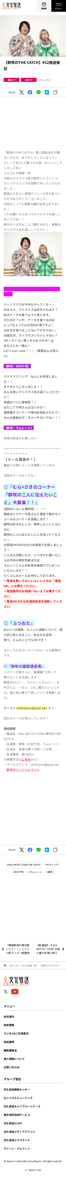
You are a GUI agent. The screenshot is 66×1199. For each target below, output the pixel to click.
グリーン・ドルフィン (17, 1148)
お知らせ (28, 79)
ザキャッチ (52, 864)
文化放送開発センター (17, 1089)
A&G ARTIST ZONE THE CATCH (24, 864)
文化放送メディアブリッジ (19, 1131)
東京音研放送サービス (17, 1115)
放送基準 (9, 1042)
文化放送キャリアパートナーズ (22, 1106)
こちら (26, 759)
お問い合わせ (11, 1067)
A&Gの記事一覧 (29, 965)
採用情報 (9, 1025)
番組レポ (11, 79)
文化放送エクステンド (17, 1140)
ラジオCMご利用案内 (16, 1033)
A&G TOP (14, 965)
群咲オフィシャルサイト (23, 769)
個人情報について (14, 1059)
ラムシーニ (36, 872)
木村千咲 (18, 872)
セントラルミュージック (18, 1098)
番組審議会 (10, 1050)
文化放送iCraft (13, 1123)
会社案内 (9, 1016)
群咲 (50, 872)
